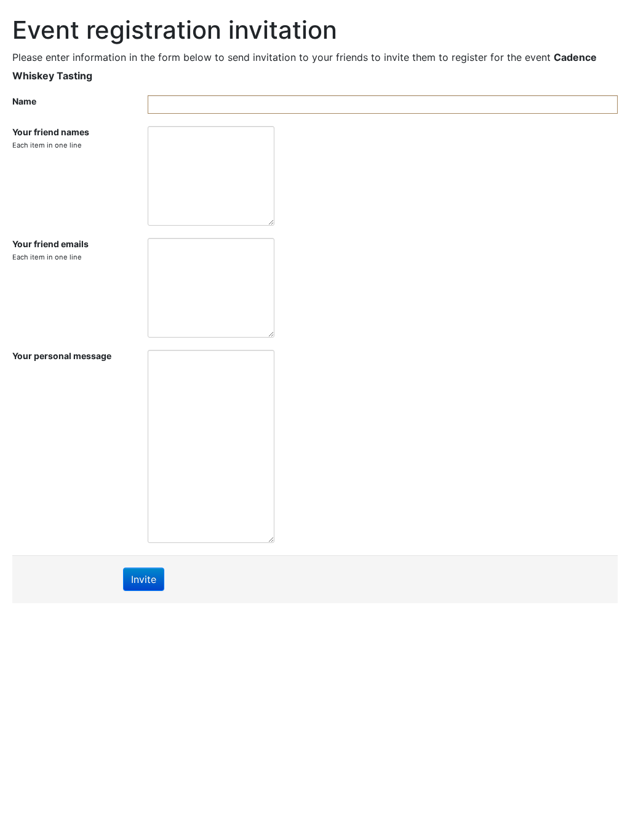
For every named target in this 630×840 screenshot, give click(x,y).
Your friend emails (50, 250)
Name (24, 101)
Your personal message (61, 356)
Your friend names (50, 138)
